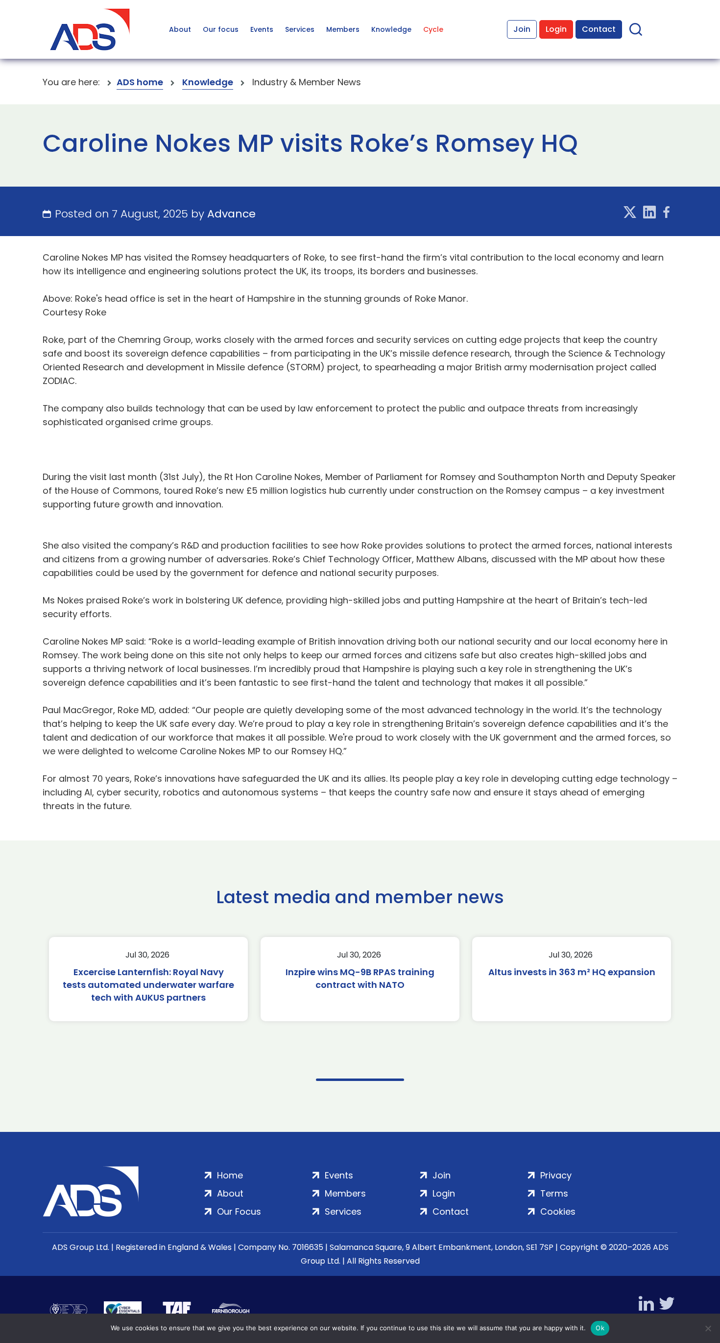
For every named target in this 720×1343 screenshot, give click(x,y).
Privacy (556, 1175)
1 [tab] (360, 1080)
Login (556, 29)
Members (343, 29)
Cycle (433, 29)
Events (261, 29)
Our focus (221, 29)
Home (230, 1175)
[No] (708, 1328)
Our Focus (239, 1211)
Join (521, 29)
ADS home (140, 82)
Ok (600, 1328)
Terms (554, 1193)
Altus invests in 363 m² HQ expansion (571, 972)
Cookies (558, 1211)
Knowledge (391, 29)
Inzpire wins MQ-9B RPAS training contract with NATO (360, 978)
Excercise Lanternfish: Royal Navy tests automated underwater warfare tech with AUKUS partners (148, 985)
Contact (599, 29)
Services (299, 29)
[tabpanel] (148, 979)
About (180, 29)
